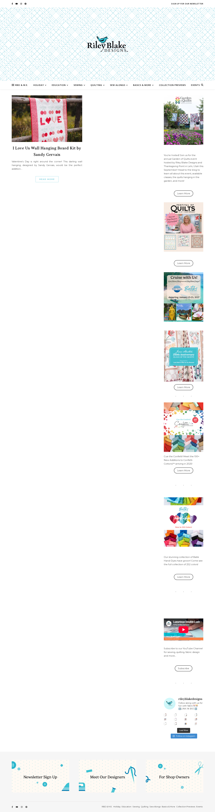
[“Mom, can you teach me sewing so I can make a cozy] (175, 723)
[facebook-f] (12, 3)
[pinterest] (25, 3)
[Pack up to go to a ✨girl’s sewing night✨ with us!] (196, 715)
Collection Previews (172, 84)
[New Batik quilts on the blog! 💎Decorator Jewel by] (186, 715)
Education (59, 84)
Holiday (38, 84)
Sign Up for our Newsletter (187, 3)
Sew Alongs (117, 84)
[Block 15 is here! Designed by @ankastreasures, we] (165, 723)
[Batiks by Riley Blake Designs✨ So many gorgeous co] (175, 719)
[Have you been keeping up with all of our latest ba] (186, 723)
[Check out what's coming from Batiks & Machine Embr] (196, 719)
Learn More (183, 193)
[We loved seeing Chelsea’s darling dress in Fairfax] (165, 715)
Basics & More (142, 84)
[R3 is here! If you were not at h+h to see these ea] (186, 719)
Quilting (96, 84)
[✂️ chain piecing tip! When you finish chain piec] (175, 715)
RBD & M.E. (21, 84)
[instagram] (21, 3)
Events (195, 84)
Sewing (78, 84)
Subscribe (183, 668)
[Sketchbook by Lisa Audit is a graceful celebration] (196, 723)
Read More (47, 179)
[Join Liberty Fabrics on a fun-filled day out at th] (165, 719)
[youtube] (17, 3)
